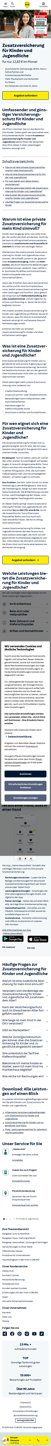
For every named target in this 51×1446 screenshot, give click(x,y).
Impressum (32, 746)
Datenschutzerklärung (19, 736)
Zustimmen (25, 774)
